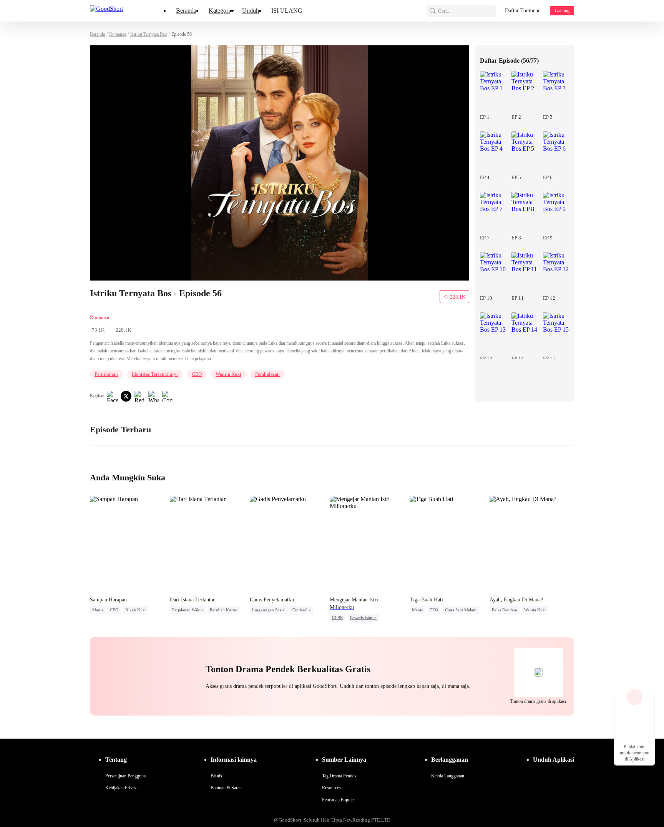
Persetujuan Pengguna (125, 776)
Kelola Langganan (447, 776)
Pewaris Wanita (363, 617)
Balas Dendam (504, 610)
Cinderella (301, 610)
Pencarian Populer (338, 799)
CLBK (337, 617)
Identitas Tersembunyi (155, 374)
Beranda (186, 10)
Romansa (117, 34)
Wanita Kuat (228, 374)
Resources (331, 787)
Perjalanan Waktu (187, 610)
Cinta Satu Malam (460, 610)
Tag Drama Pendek (339, 776)
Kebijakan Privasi (121, 787)
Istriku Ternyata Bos (148, 34)
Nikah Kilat (135, 610)
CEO (197, 374)
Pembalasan (267, 374)
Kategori (219, 10)
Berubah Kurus (223, 610)
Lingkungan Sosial (269, 610)
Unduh (250, 10)
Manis (97, 610)
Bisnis (216, 776)
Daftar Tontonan (523, 10)
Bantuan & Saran (226, 787)
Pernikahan (106, 374)
